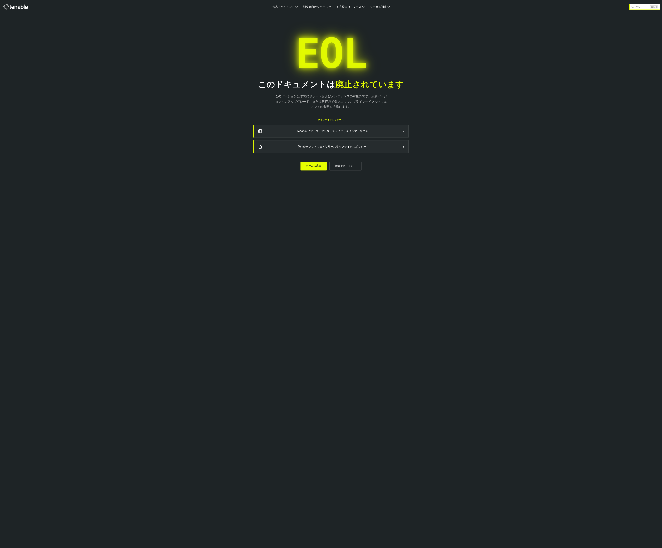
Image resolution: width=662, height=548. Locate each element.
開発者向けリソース (316, 6)
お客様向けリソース (349, 6)
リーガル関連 (378, 6)
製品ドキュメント (283, 6)
